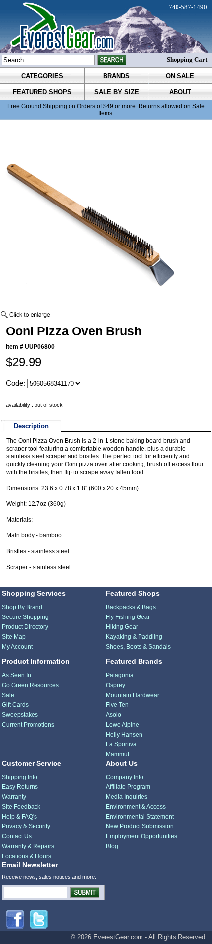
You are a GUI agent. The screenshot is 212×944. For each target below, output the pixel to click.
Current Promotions (28, 724)
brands (116, 76)
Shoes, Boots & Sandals (138, 646)
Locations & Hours (26, 856)
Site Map (14, 636)
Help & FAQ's (19, 816)
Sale (8, 695)
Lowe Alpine (122, 724)
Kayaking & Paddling (134, 636)
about (180, 92)
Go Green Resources (30, 685)
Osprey (115, 685)
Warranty (14, 796)
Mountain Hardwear (132, 695)
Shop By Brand (22, 607)
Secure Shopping (25, 617)
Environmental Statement (140, 816)
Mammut (117, 754)
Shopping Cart (187, 59)
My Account (17, 646)
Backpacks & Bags (131, 607)
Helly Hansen (124, 734)
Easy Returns (20, 786)
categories (42, 76)
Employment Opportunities (141, 836)
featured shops (42, 92)
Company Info (124, 777)
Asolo (113, 714)
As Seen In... (18, 675)
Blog (112, 846)
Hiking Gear (122, 626)
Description (31, 426)
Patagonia (120, 675)
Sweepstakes (20, 714)
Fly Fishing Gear (128, 617)
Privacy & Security (26, 826)
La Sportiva (121, 744)
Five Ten (117, 704)
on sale (180, 76)
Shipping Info (19, 777)
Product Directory (25, 626)
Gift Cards (15, 704)
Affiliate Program (128, 786)
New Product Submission (140, 826)
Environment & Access (136, 806)
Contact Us (17, 836)
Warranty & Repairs (28, 846)
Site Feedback (21, 806)
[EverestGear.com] (106, 26)
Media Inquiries (126, 796)
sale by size (116, 92)
